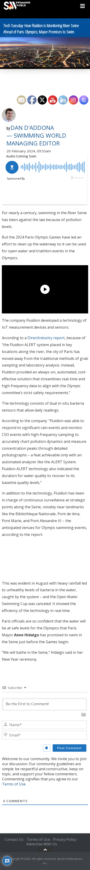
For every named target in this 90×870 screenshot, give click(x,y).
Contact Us (14, 839)
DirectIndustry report (46, 337)
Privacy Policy (64, 839)
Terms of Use (14, 784)
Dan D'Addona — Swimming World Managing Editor (36, 135)
